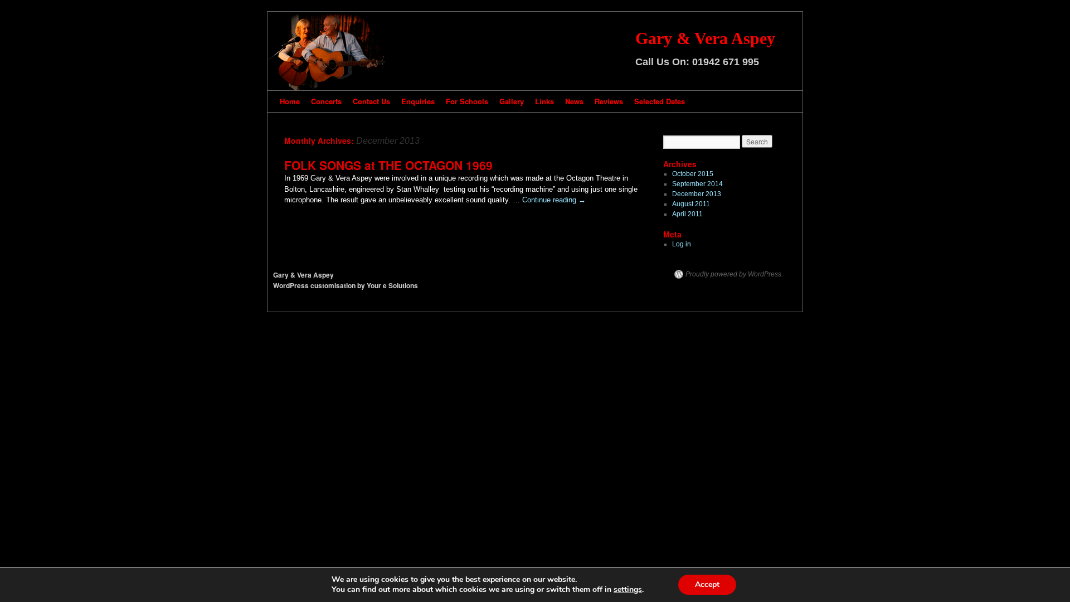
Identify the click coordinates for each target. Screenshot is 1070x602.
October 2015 (692, 174)
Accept (707, 584)
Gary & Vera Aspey (705, 38)
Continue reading (554, 200)
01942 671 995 (725, 61)
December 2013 (696, 194)
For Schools (467, 101)
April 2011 (687, 214)
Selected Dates (659, 101)
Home (290, 101)
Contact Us (371, 101)
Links (544, 101)
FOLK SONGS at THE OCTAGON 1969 (388, 165)
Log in (681, 244)
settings (628, 590)
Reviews (609, 101)
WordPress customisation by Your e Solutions (345, 285)
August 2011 (691, 204)
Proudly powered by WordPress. (734, 274)
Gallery (511, 101)
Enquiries (418, 101)
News (574, 101)
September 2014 (697, 184)
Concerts (326, 101)
